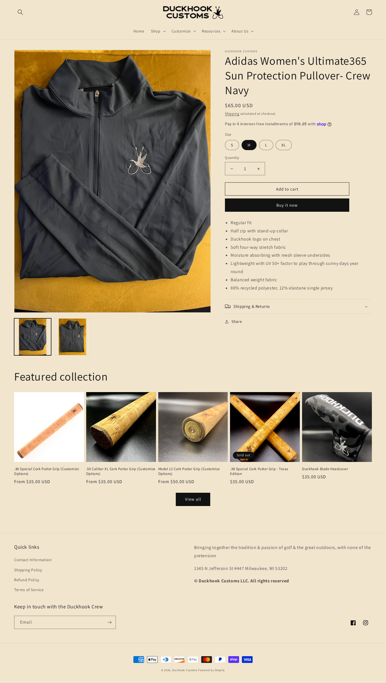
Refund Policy (26, 579)
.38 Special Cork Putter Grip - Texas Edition (259, 471)
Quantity (232, 157)
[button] (20, 12)
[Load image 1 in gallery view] (32, 336)
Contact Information (33, 559)
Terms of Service (29, 589)
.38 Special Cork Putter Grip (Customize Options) (46, 471)
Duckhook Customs (184, 670)
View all (193, 499)
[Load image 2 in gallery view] (72, 336)
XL (283, 145)
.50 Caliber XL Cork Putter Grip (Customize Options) (120, 471)
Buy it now (287, 205)
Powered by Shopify (211, 670)
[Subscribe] (109, 622)
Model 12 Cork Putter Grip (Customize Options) (189, 471)
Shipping (232, 113)
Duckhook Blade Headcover (325, 469)
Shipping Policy (28, 569)
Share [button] (236, 321)
